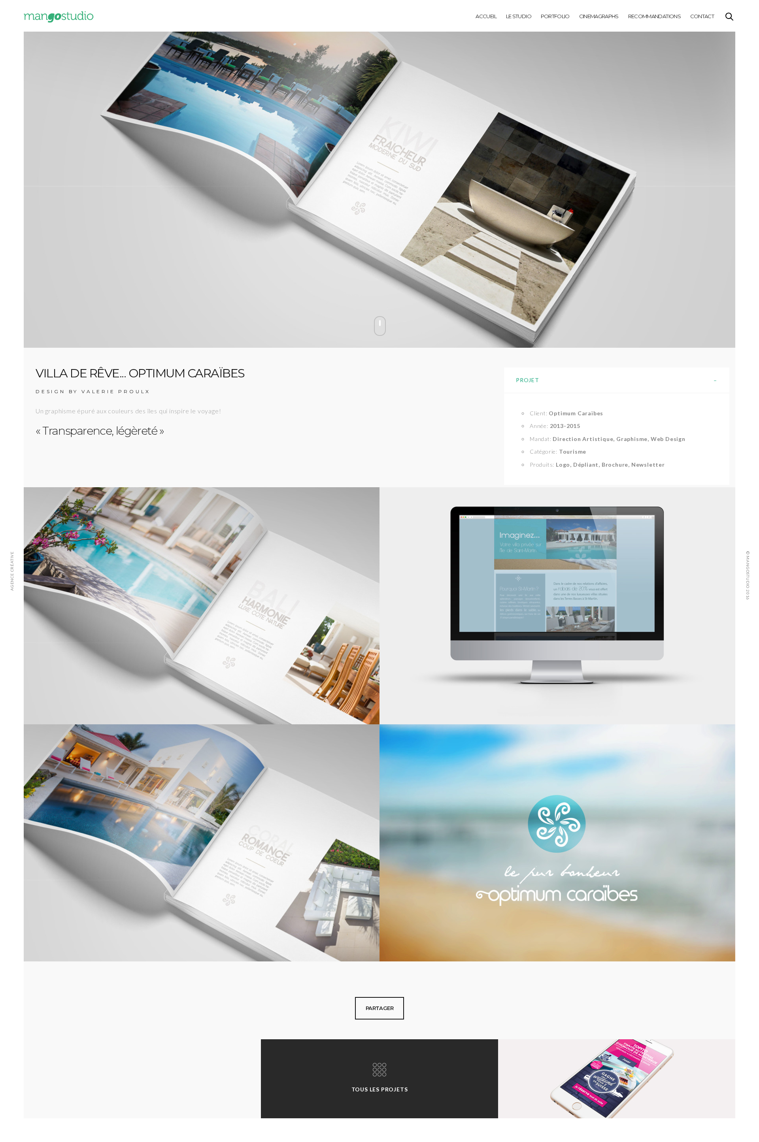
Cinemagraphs (599, 16)
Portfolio (555, 16)
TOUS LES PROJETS (379, 1089)
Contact (702, 16)
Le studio (518, 16)
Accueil (486, 16)
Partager (379, 1008)
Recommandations (654, 16)
